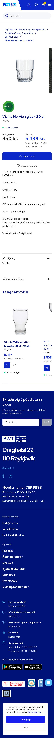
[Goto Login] (36, 5)
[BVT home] (9, 6)
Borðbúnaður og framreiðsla (19, 33)
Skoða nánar (35, 712)
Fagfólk (8, 29)
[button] (49, 5)
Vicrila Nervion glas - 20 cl (19, 40)
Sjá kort (6, 468)
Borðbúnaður (11, 36)
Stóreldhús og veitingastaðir (30, 29)
